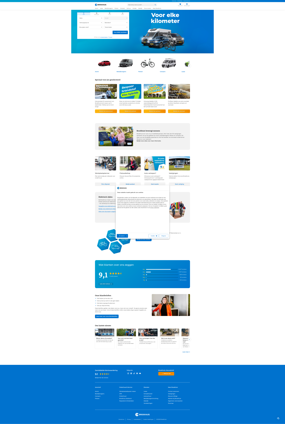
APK (120, 394)
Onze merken (147, 8)
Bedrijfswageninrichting (151, 398)
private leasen (104, 37)
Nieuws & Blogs (172, 396)
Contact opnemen (173, 391)
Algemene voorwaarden (175, 401)
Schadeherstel (148, 394)
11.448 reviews (113, 276)
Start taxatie (155, 184)
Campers (162, 71)
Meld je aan (167, 373)
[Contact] (278, 418)
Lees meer (185, 352)
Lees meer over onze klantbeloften (106, 316)
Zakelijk (146, 401)
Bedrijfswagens (121, 71)
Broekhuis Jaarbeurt (125, 398)
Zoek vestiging (179, 184)
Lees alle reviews (105, 284)
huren (110, 37)
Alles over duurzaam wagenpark (108, 211)
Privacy (129, 419)
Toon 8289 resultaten (120, 32)
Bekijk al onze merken (143, 239)
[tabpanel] (103, 27)
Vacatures (174, 0)
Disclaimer (121, 419)
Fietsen (140, 71)
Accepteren (122, 235)
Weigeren (163, 235)
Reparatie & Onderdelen (126, 401)
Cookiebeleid (137, 419)
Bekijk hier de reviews (101, 377)
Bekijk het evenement (106, 111)
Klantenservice (186, 0)
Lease (183, 71)
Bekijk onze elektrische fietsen (108, 209)
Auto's (97, 71)
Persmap (170, 403)
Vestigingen (180, 0)
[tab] (83, 13)
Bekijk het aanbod (130, 111)
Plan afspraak (105, 184)
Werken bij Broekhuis (174, 398)
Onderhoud (122, 396)
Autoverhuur (147, 396)
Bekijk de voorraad (179, 111)
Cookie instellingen (148, 419)
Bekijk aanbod (130, 184)
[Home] (100, 5)
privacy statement (154, 207)
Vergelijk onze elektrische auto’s (108, 206)
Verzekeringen (148, 403)
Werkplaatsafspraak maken (127, 391)
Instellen (153, 235)
